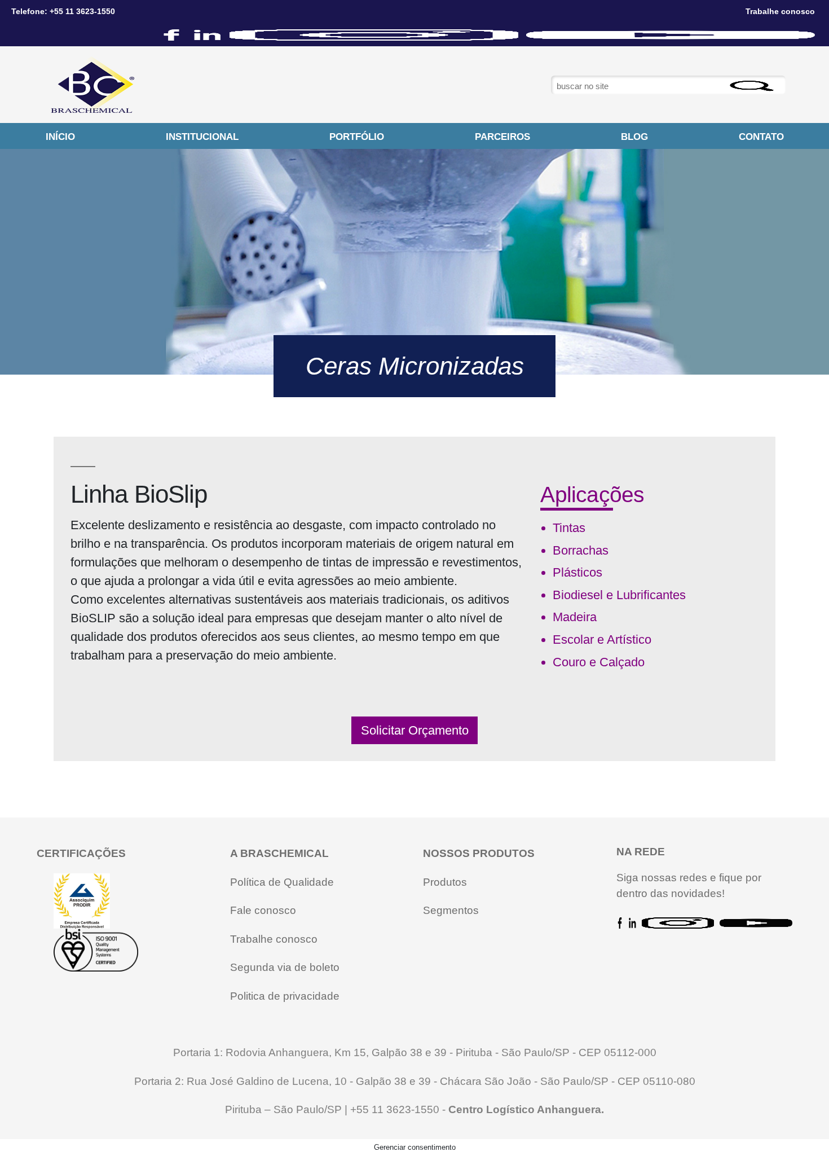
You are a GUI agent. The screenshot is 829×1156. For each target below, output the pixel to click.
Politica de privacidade (284, 996)
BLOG (634, 136)
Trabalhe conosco (274, 939)
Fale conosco (263, 910)
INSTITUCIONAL (202, 136)
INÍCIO (60, 136)
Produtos (445, 882)
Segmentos (451, 910)
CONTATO (761, 136)
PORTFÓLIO (356, 136)
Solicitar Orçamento (415, 730)
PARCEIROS (502, 136)
